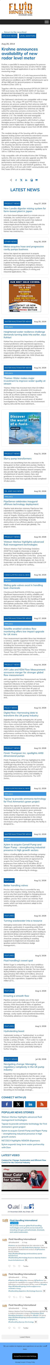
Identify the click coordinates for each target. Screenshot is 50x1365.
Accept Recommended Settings (25, 1356)
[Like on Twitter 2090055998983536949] (20, 1328)
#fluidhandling (13, 1258)
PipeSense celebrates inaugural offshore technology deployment (21, 503)
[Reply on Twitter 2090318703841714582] (10, 1297)
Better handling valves (16, 885)
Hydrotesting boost (14, 1031)
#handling (11, 1315)
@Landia (25, 1247)
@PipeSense (38, 1280)
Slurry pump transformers (18, 458)
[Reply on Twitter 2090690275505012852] (10, 1266)
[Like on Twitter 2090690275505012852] (20, 1266)
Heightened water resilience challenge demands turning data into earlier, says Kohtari (25, 334)
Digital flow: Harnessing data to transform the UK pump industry (21, 714)
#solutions (19, 1315)
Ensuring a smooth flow (16, 995)
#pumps (37, 1247)
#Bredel (35, 1315)
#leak (17, 1280)
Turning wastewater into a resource (23, 920)
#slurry (31, 1247)
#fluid (42, 1313)
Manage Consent (20, 1362)
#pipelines (22, 1291)
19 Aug (24, 1308)
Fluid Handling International (22, 1239)
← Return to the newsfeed (14, 32)
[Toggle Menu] (47, 22)
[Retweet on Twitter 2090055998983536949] (15, 1328)
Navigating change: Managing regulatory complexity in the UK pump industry (24, 1067)
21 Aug (24, 1242)
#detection (23, 1280)
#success (31, 1258)
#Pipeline (11, 1280)
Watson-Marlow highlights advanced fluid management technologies (24, 543)
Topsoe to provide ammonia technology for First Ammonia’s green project (25, 800)
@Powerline (40, 1249)
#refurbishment (18, 1260)
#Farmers (11, 1245)
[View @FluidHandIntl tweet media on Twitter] (26, 1260)
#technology (23, 1258)
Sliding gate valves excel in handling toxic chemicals (23, 586)
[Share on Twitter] (21, 179)
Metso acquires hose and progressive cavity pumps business (24, 248)
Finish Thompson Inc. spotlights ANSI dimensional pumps (23, 754)
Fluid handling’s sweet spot (18, 960)
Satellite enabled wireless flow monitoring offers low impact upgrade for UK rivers (24, 631)
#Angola (44, 1284)
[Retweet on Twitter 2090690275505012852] (15, 1266)
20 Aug (24, 1277)
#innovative (35, 1313)
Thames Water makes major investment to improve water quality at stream (24, 381)
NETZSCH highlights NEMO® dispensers (21, 1140)
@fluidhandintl (14, 1242)
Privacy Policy (31, 1362)
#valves (43, 1258)
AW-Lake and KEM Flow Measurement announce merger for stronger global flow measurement (24, 672)
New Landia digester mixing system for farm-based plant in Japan (25, 210)
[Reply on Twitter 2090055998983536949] (10, 1328)
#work (10, 1260)
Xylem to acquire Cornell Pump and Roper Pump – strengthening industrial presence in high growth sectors (24, 847)
